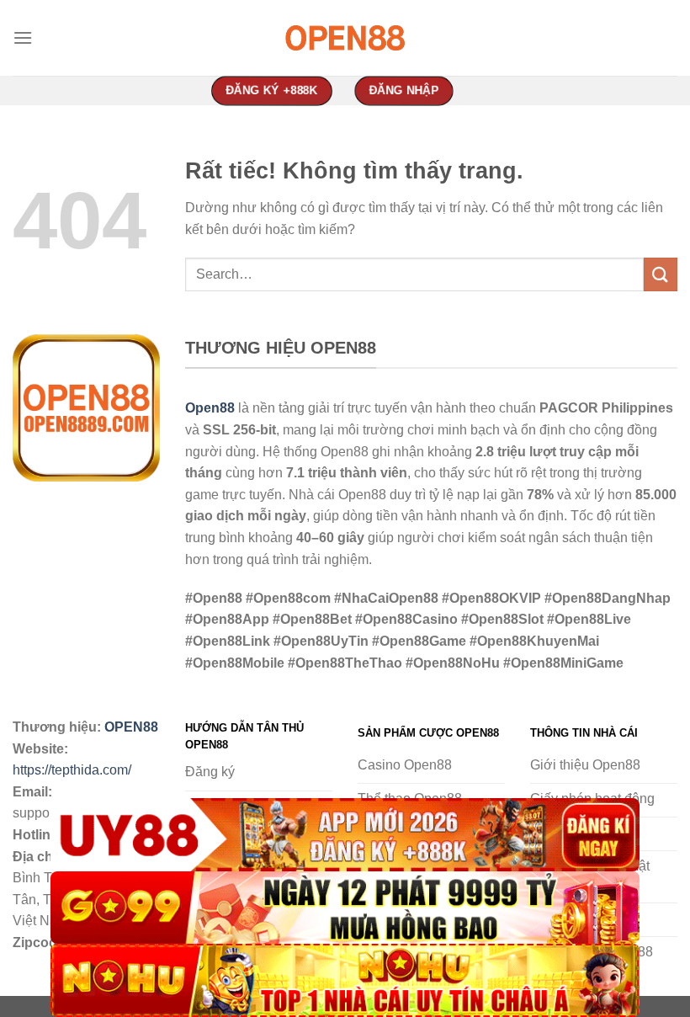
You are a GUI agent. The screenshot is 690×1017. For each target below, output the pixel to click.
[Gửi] (660, 274)
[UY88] (345, 834)
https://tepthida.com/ (72, 770)
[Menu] (23, 37)
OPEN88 (131, 727)
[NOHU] (345, 980)
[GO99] (345, 908)
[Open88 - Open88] (345, 38)
